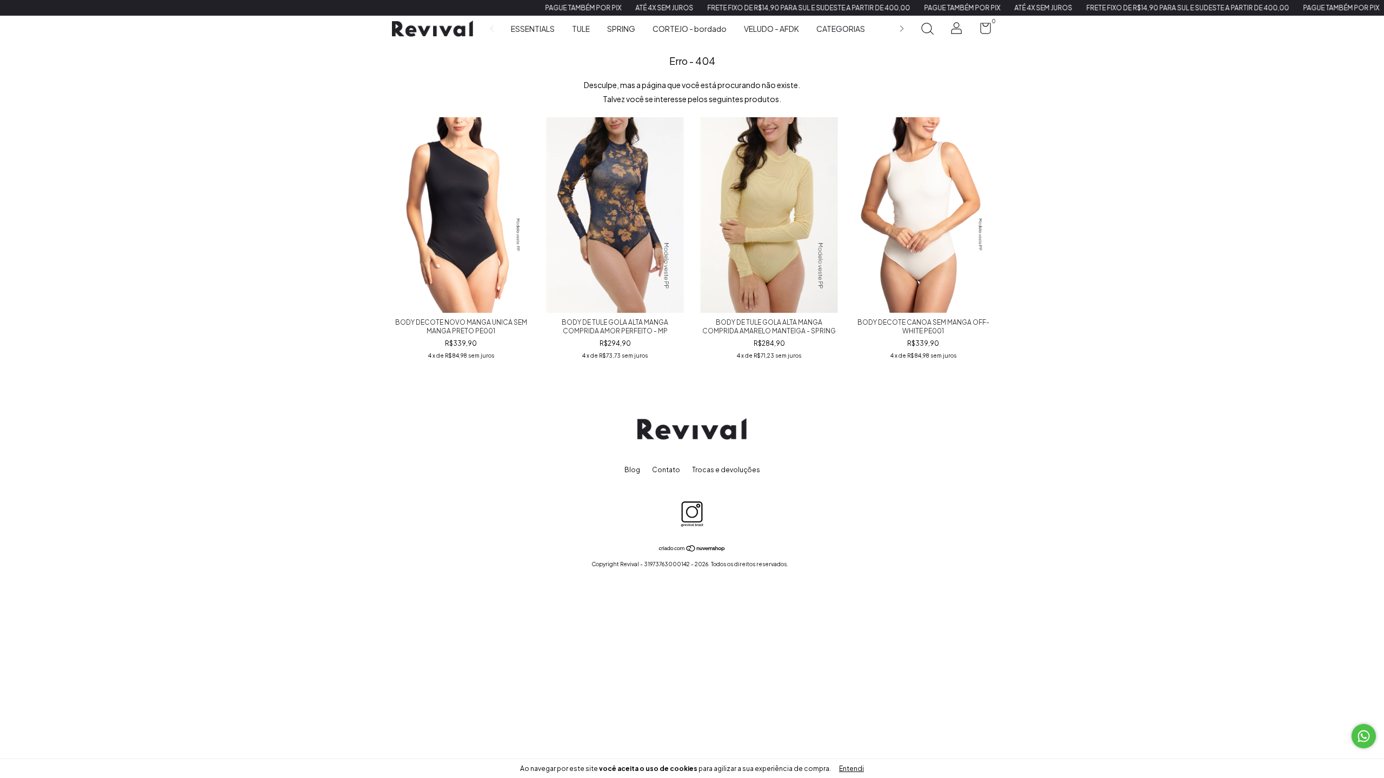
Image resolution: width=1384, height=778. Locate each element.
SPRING (621, 28)
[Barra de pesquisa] (927, 30)
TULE (581, 28)
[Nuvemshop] (692, 549)
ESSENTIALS (533, 28)
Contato (666, 470)
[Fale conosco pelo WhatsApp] (1364, 736)
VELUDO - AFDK (771, 28)
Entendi (851, 768)
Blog (632, 470)
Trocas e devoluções (726, 470)
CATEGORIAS (840, 28)
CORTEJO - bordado (690, 28)
